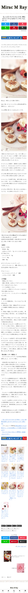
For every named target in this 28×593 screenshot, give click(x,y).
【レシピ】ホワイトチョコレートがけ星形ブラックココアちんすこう (20, 458)
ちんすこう (4, 528)
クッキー (9, 525)
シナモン (17, 528)
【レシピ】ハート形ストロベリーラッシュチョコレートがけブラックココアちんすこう (4, 514)
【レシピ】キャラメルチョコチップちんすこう (4, 492)
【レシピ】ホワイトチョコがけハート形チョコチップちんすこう (4, 475)
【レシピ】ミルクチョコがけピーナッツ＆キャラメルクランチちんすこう (20, 475)
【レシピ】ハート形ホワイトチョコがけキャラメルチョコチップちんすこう (4, 458)
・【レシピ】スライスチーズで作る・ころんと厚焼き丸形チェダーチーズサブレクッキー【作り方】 (13, 422)
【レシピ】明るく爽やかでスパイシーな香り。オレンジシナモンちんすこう (12, 458)
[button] (25, 307)
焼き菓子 (19, 525)
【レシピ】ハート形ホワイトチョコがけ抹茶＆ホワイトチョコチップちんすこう (12, 475)
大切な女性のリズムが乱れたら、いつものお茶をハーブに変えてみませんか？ (13, 428)
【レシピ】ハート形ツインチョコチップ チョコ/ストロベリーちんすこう (20, 493)
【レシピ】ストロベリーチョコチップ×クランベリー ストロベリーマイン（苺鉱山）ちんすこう (12, 495)
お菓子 (3, 525)
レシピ (14, 525)
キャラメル (11, 528)
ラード (14, 530)
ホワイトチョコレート (6, 530)
